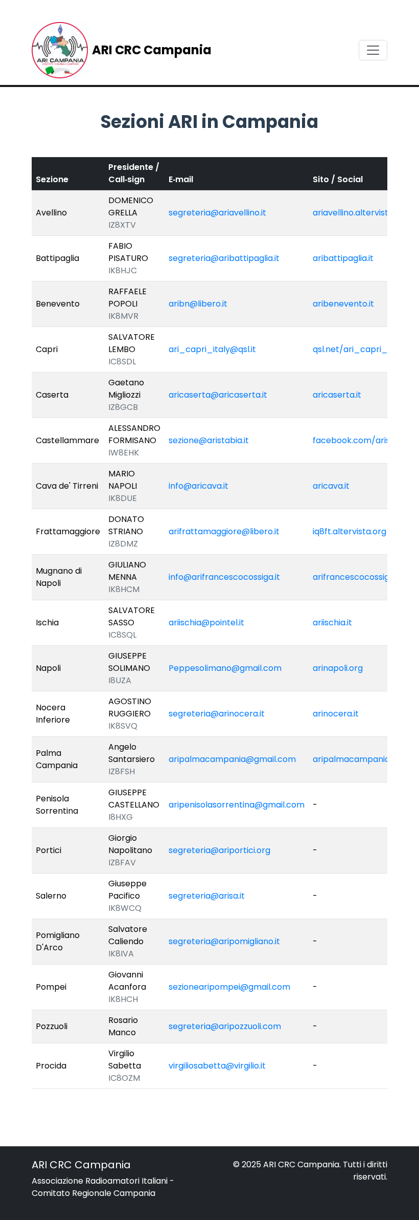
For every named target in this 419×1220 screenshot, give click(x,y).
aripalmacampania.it (355, 759)
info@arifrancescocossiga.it (224, 577)
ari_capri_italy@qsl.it (212, 349)
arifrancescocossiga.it (357, 577)
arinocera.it (336, 714)
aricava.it (331, 486)
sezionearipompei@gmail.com (229, 987)
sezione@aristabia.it (209, 440)
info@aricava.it (198, 486)
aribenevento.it (343, 304)
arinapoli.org (338, 668)
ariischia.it (332, 622)
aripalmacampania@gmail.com (232, 759)
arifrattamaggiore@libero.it (224, 531)
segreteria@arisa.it (207, 896)
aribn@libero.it (198, 304)
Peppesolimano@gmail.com (225, 668)
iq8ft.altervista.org (349, 531)
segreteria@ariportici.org (219, 850)
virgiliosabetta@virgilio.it (217, 1066)
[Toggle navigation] (373, 50)
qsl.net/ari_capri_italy (359, 349)
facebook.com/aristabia (362, 440)
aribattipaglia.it (343, 258)
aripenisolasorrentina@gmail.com (237, 805)
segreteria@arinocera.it (217, 714)
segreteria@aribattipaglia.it (224, 258)
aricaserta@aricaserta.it (218, 395)
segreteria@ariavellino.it (217, 213)
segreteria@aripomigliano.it (224, 941)
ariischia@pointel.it (206, 622)
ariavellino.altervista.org (361, 213)
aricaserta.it (337, 395)
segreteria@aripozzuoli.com (225, 1026)
